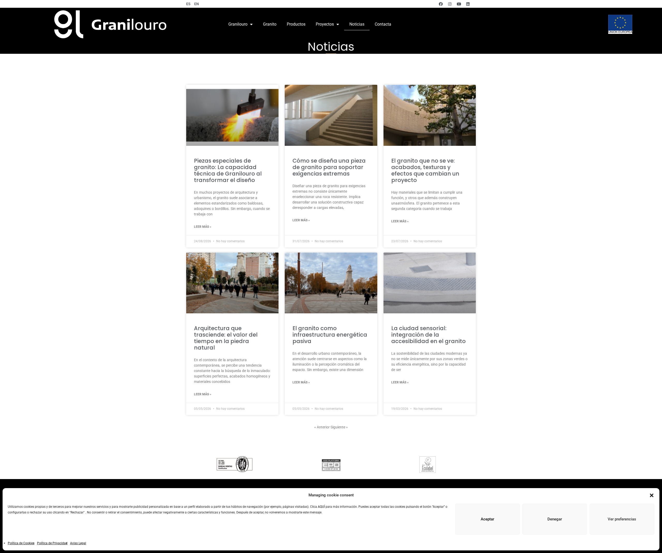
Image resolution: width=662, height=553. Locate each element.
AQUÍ (321, 507)
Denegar (554, 519)
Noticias (356, 24)
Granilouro (237, 24)
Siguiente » (339, 427)
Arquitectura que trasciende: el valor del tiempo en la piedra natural (226, 337)
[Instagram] (450, 4)
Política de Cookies (21, 543)
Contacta (383, 24)
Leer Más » (202, 227)
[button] (651, 495)
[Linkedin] (468, 4)
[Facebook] (441, 4)
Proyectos (325, 24)
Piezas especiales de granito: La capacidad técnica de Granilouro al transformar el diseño (228, 170)
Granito (269, 24)
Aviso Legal (78, 543)
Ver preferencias (622, 519)
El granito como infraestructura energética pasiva (329, 334)
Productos (296, 24)
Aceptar (487, 519)
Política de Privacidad (52, 543)
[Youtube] (459, 4)
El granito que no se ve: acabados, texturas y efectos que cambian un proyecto (425, 170)
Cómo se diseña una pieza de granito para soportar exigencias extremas (329, 167)
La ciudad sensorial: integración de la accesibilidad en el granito (428, 334)
